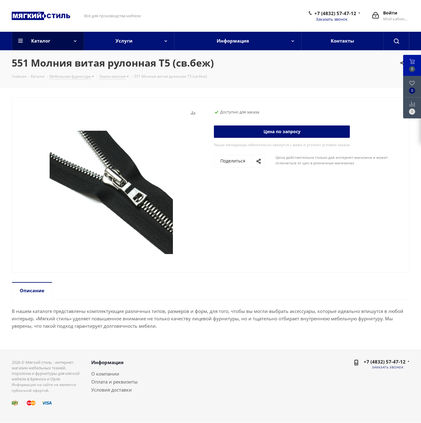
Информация (107, 362)
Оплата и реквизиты (114, 382)
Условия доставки (111, 390)
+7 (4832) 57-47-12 (335, 13)
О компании (105, 374)
